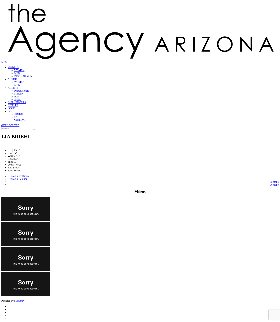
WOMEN (19, 70)
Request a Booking (17, 179)
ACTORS (13, 79)
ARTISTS (13, 87)
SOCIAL (12, 108)
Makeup (18, 93)
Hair (16, 96)
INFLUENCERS (17, 102)
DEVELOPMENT (24, 76)
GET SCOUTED (10, 125)
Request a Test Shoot (18, 176)
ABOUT (18, 114)
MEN (17, 73)
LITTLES (13, 105)
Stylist (17, 99)
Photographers (21, 90)
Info (10, 111)
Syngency (19, 300)
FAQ (16, 117)
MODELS (13, 67)
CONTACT (20, 119)
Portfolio (274, 181)
